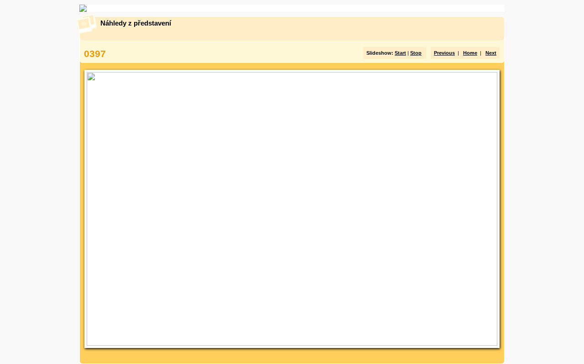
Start (400, 53)
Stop (416, 53)
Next (490, 53)
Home (470, 53)
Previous (444, 53)
